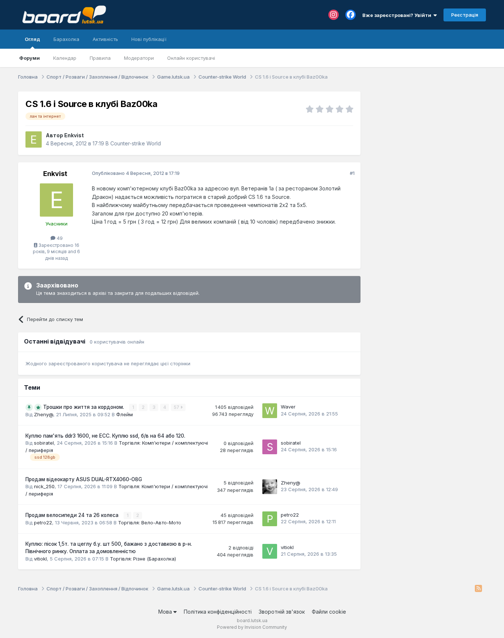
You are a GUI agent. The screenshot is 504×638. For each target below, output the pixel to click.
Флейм (124, 414)
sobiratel (44, 443)
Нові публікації (148, 39)
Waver (288, 407)
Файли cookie (329, 611)
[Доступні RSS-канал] (478, 589)
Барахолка (66, 39)
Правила (100, 58)
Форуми (29, 58)
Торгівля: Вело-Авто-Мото (149, 522)
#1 (352, 173)
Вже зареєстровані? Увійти (398, 15)
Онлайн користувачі (191, 58)
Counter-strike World (135, 143)
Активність (105, 39)
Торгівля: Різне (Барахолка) (143, 559)
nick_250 (44, 486)
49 (59, 238)
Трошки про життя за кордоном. (84, 407)
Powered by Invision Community (252, 627)
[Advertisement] (427, 138)
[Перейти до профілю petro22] (269, 518)
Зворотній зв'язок (282, 611)
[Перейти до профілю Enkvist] (33, 139)
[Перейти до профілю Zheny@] (269, 486)
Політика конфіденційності (218, 611)
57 (177, 407)
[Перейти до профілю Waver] (269, 410)
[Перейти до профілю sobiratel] (269, 446)
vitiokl (40, 559)
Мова (165, 611)
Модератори (139, 58)
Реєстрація (464, 15)
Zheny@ (43, 414)
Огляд (32, 39)
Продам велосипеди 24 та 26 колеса (72, 515)
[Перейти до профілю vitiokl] (269, 551)
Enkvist (74, 135)
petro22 (43, 522)
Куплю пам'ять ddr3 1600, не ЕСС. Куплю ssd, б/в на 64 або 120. (105, 436)
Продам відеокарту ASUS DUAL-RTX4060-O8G (83, 479)
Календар (64, 58)
